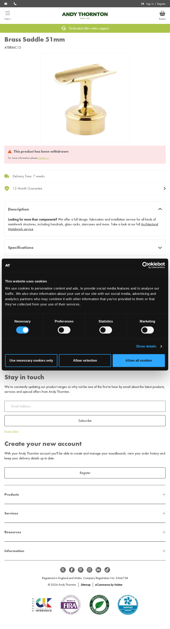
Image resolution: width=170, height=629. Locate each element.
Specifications (20, 247)
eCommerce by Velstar (108, 585)
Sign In (150, 3)
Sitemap (86, 585)
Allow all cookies (139, 360)
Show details (146, 346)
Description (18, 209)
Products (11, 494)
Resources (12, 532)
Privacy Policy (11, 431)
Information (14, 551)
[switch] (64, 330)
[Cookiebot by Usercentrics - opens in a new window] (145, 265)
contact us (43, 157)
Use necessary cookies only (31, 360)
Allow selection (85, 360)
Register (161, 3)
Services (11, 513)
